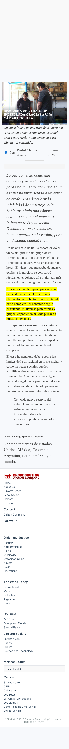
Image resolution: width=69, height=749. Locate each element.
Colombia (9, 595)
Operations (10, 570)
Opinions (9, 619)
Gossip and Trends (15, 623)
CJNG (7, 686)
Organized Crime (14, 558)
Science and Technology (18, 650)
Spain (7, 603)
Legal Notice (11, 494)
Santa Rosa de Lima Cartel (20, 706)
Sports (8, 642)
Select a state (14, 669)
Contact (8, 498)
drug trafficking (13, 546)
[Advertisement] (34, 34)
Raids (7, 566)
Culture (8, 646)
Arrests (8, 562)
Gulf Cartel (10, 690)
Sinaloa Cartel (12, 682)
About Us (9, 486)
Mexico (8, 591)
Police (7, 550)
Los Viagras (11, 702)
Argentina (9, 599)
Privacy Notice (12, 490)
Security (9, 542)
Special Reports (13, 627)
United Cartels (12, 710)
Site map (9, 503)
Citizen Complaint (14, 514)
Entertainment (12, 638)
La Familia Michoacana (17, 698)
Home (7, 482)
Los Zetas (9, 694)
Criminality (10, 554)
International (11, 587)
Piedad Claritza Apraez (27, 152)
